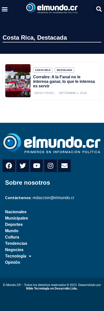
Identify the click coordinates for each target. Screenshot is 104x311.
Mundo (11, 231)
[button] (5, 9)
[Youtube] (36, 165)
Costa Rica (18, 37)
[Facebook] (9, 165)
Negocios (14, 250)
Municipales (16, 218)
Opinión (12, 262)
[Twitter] (22, 165)
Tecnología (15, 256)
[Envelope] (64, 165)
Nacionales (16, 212)
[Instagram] (50, 165)
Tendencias (16, 243)
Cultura (12, 237)
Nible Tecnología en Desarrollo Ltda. (51, 288)
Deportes (14, 224)
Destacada (52, 37)
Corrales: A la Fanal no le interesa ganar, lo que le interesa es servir (64, 81)
